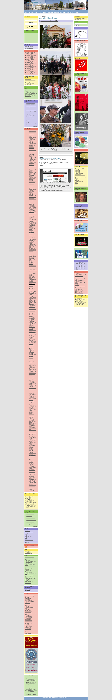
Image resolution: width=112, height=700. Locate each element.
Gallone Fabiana (28, 620)
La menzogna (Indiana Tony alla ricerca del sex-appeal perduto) (30, 81)
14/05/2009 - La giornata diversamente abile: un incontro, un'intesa (32, 169)
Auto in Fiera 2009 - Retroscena (30, 497)
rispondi (41, 165)
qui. (62, 190)
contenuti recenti (29, 46)
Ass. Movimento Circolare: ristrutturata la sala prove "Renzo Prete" (32, 217)
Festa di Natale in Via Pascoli (32, 299)
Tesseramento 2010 (80, 298)
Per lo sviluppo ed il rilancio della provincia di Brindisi (32, 372)
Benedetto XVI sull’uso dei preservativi (32, 229)
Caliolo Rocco (27, 609)
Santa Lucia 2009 (32, 439)
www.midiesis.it (33, 2)
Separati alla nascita (29, 82)
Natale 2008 (77, 172)
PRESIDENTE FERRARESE (29, 499)
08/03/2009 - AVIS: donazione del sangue (32, 163)
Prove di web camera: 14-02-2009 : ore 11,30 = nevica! (32, 421)
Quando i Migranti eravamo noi (32, 424)
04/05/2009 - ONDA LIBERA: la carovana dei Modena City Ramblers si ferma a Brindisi (32, 156)
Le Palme (41, 157)
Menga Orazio (28, 627)
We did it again (28, 84)
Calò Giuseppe (28, 610)
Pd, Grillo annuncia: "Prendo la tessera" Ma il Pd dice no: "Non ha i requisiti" (31, 506)
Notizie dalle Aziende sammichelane (79, 174)
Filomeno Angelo (28, 552)
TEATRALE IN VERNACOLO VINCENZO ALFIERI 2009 (31, 465)
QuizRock (77, 12)
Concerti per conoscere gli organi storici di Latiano (32, 259)
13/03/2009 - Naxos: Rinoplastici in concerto (32, 166)
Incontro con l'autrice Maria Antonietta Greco (32, 326)
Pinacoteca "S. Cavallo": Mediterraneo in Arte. (32, 375)
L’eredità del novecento (31, 362)
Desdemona (63, 12)
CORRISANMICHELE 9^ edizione (33, 271)
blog (36, 12)
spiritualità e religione (53, 22)
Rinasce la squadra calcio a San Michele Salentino (32, 431)
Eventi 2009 (44, 16)
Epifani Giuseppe (28, 617)
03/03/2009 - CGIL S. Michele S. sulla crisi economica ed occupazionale (32, 151)
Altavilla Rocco (28, 597)
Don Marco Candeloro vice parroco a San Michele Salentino (32, 287)
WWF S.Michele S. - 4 (79, 292)
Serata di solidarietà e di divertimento (31, 447)
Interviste (66, 10)
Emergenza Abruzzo (31, 295)
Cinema (76, 183)
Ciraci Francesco (28, 612)
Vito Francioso (28, 583)
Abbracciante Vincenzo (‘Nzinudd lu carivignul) (29, 596)
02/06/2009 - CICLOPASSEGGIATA (33, 148)
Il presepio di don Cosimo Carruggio (32, 322)
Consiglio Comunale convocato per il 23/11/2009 (32, 263)
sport (76, 182)
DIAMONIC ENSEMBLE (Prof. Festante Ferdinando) (30, 562)
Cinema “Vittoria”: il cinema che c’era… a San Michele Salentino (31, 119)
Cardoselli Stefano (28, 551)
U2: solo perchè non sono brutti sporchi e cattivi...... (31, 503)
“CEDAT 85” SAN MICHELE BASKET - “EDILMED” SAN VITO (32, 482)
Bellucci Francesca (28, 606)
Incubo (26, 91)
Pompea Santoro (28, 572)
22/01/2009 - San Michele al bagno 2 (32, 178)
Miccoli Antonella (28, 628)
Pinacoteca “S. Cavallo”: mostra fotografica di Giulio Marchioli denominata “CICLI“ (32, 383)
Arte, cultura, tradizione (44, 22)
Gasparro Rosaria (28, 621)
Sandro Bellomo (29, 117)
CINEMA (72, 10)
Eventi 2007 (77, 169)
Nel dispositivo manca (30, 57)
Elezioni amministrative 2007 (80, 177)
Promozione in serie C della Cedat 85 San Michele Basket (32, 417)
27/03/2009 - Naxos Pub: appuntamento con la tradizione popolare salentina (32, 195)
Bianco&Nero (77, 273)
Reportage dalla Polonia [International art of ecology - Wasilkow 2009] (31, 111)
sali (48, 149)
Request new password (31, 27)
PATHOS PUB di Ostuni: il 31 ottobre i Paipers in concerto (32, 369)
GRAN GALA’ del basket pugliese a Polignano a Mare (32, 309)
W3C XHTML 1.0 (60, 697)
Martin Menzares (29, 12)
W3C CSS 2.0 (67, 697)
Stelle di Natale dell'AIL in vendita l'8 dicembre (32, 458)
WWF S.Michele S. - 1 (79, 289)
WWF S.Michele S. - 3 (79, 291)
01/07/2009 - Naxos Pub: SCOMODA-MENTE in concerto (32, 143)
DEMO (77, 10)
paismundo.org (28, 570)
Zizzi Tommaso (28, 633)
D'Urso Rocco (27, 614)
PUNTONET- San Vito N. (30, 575)
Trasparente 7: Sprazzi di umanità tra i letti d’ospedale (31, 107)
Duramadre (27, 563)
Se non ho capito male (30, 72)
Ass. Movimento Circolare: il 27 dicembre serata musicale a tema (81, 303)
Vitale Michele (28, 632)
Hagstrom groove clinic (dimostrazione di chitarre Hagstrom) (32, 312)
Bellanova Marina (28, 605)
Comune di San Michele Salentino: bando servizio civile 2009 (32, 246)
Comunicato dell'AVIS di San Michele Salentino (32, 255)
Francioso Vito (28, 618)
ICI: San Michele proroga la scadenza (32, 315)
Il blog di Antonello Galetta (30, 564)
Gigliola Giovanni (28, 623)
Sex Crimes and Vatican (29, 83)
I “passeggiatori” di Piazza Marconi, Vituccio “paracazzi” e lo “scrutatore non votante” (31, 93)
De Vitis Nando (28, 615)
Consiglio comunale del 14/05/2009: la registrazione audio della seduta (32, 266)
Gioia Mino (27, 624)
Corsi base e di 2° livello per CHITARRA (81, 300)
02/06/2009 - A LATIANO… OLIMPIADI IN (32, 146)
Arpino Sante (27, 603)
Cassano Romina (28, 611)
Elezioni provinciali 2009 (79, 168)
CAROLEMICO (28, 557)
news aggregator (29, 48)
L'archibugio (70, 12)
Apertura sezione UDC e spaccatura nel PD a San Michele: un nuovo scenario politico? (32, 212)
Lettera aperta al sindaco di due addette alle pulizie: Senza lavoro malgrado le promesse (32, 354)
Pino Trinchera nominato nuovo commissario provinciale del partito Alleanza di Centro (32, 393)
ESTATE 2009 (31, 296)
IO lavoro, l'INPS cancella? (32, 329)
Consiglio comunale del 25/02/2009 (32, 269)
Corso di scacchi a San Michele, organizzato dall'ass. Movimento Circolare (32, 281)
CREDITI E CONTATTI (31, 694)
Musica (76, 178)
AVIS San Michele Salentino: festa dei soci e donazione (32, 223)
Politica (76, 179)
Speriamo (28, 70)
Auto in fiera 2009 (32, 221)
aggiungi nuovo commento (66, 152)
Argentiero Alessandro (29, 601)
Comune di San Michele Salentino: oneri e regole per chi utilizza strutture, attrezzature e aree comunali (32, 251)
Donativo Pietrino (28, 616)
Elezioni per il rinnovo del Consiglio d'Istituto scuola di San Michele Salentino (32, 291)
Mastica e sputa (28, 96)
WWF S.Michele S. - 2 (79, 290)
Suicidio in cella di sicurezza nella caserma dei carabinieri (31, 113)
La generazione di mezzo (30, 95)
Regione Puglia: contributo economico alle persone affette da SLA (32, 427)
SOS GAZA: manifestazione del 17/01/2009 (32, 453)
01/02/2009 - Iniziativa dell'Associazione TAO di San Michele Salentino (32, 136)
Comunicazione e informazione (78, 176)
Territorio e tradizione (53, 12)
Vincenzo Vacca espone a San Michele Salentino (32, 478)
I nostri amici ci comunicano (80, 185)
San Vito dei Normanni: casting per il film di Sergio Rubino (32, 437)
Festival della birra (32, 300)
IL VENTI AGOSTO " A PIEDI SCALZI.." (30, 501)
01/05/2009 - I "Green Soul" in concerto (32, 139)
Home (40, 16)
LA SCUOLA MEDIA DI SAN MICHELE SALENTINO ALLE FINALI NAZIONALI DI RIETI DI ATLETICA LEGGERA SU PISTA (32, 342)
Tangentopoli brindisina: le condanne (31, 461)
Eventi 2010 (34, 10)
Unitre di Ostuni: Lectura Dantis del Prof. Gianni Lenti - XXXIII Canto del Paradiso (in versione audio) (32, 474)
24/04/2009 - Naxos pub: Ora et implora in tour (32, 185)
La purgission (27, 590)
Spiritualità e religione (79, 181)
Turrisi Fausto (27, 631)
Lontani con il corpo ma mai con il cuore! (30, 53)
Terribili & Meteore (28, 582)
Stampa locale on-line (44, 10)
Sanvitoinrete (27, 580)
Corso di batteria (32, 278)
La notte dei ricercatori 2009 (32, 337)
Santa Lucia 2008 (78, 287)
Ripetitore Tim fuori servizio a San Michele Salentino (32, 434)
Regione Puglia (28, 576)
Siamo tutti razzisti (29, 68)
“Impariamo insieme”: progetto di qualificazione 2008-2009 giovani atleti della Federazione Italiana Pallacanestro (32, 487)
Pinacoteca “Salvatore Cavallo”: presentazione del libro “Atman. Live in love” (32, 388)
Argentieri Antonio (28, 600)
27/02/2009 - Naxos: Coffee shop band (31, 191)
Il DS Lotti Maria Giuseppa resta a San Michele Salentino (32, 319)
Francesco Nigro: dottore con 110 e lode (32, 302)
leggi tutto (35, 126)
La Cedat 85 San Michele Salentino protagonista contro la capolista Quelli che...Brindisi (32, 334)
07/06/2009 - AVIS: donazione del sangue (32, 160)
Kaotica (26, 565)
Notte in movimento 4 (79, 277)
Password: (31, 22)
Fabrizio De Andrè (32, 297)
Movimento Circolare (29, 568)
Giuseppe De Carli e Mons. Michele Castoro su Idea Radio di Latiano (32, 306)
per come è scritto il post (31, 66)
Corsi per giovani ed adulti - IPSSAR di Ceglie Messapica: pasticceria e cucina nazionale (32, 275)
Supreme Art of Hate (29, 581)
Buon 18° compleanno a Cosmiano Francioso (31, 232)
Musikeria (27, 569)
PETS (26, 571)
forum (44, 12)
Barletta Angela (28, 604)
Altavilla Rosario (28, 598)
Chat (40, 12)
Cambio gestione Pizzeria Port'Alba (32, 237)
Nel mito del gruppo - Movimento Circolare (79, 276)
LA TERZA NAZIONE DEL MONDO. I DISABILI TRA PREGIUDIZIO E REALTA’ (32, 349)
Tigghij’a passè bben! (30, 108)
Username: (31, 19)
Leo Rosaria (27, 625)
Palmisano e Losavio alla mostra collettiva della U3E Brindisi (32, 365)
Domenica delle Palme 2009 (32, 284)
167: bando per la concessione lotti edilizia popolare (32, 173)
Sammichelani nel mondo (57, 10)
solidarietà (77, 180)
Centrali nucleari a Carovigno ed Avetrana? (32, 242)
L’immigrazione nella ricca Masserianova (31, 116)
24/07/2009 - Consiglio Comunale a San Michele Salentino (32, 188)
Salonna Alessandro (29, 630)
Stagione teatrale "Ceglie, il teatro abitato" (32, 456)
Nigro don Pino (28, 629)
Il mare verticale (28, 79)
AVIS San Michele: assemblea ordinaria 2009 (32, 226)
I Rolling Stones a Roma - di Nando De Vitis (80, 275)
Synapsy (77, 288)
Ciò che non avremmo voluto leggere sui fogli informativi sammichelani (31, 104)
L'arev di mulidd (28, 589)
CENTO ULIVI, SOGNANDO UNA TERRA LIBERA (32, 239)
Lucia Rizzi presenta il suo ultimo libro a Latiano (32, 359)
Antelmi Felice (28, 599)
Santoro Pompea (28, 553)
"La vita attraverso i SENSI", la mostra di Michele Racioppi (32, 132)
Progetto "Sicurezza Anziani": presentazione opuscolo (31, 413)
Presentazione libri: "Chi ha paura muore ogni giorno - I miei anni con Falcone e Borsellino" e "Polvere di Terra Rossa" (32, 399)
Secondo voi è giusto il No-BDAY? (32, 445)
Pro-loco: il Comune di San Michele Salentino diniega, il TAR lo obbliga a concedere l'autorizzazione (32, 406)
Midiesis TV (27, 10)
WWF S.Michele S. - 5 (79, 293)
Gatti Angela (27, 622)
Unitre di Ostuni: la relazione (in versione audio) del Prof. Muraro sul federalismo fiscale (32, 469)
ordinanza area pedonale (31, 55)
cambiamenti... (29, 64)
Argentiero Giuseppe (29, 602)
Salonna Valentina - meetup (30, 577)
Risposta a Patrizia (30, 62)
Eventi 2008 (77, 170)
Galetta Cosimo (28, 619)
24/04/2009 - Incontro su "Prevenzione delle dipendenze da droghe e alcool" (32, 181)
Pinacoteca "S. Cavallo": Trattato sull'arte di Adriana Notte (32, 379)
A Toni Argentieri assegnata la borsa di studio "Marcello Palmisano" (32, 208)
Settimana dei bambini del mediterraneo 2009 (32, 450)
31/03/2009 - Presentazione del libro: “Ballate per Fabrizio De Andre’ (32, 199)
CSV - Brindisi (27, 560)
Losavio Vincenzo (28, 626)
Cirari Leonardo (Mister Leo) (30, 613)
